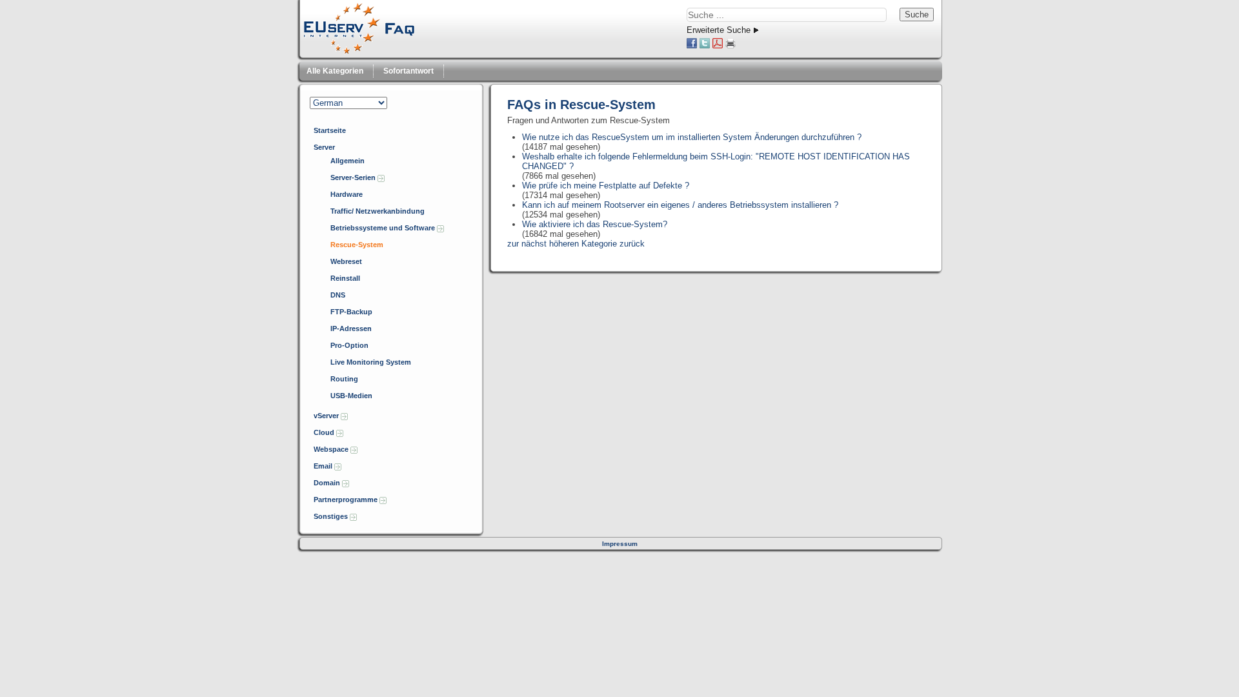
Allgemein (347, 161)
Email (324, 466)
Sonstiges (332, 516)
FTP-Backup (351, 312)
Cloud (325, 432)
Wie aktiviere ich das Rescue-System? (594, 224)
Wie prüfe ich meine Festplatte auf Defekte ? (605, 185)
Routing (344, 379)
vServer (327, 415)
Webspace (332, 449)
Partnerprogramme (346, 499)
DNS (337, 295)
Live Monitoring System (370, 362)
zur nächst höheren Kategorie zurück (576, 243)
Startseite (330, 130)
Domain (328, 483)
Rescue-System (356, 244)
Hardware (346, 194)
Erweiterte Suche (718, 30)
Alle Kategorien (335, 71)
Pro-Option (349, 345)
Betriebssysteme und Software (383, 228)
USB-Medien (351, 395)
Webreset (346, 261)
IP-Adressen (351, 328)
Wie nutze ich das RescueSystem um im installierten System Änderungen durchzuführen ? (691, 137)
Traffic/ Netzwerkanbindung (377, 211)
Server (324, 147)
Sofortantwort (408, 71)
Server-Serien (354, 177)
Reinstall (345, 278)
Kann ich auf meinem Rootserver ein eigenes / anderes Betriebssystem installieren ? (680, 205)
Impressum (620, 543)
